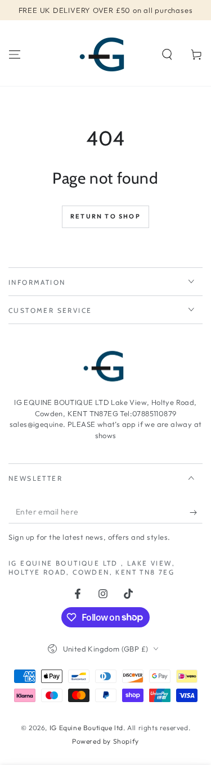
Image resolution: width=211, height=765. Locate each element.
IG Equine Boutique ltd (86, 727)
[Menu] (14, 54)
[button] (167, 54)
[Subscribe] (196, 512)
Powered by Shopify (105, 741)
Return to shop (105, 216)
